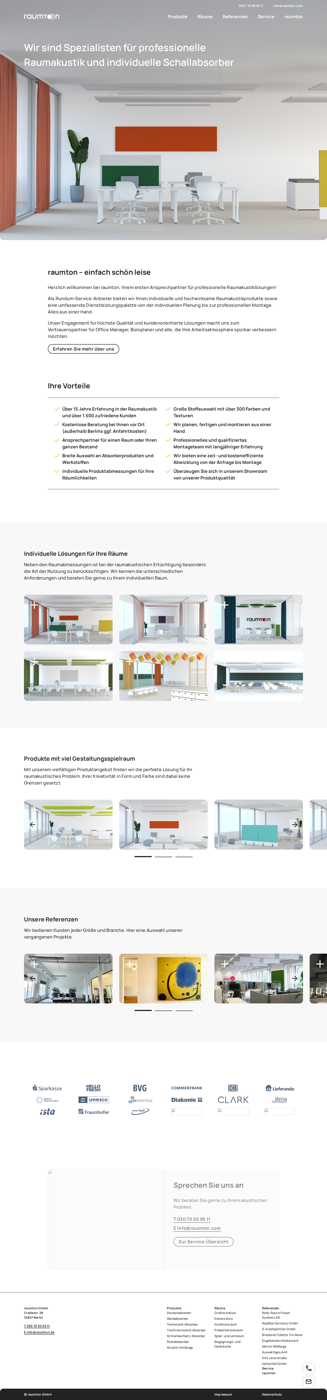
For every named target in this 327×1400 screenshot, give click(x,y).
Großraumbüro (225, 1313)
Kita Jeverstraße (274, 1358)
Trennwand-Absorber (182, 1324)
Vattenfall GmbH (274, 1364)
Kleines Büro (223, 1318)
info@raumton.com (288, 6)
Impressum (223, 1394)
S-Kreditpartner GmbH (279, 1329)
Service (266, 17)
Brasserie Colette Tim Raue (282, 1335)
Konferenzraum (225, 1324)
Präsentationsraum (228, 1330)
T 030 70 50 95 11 (192, 1219)
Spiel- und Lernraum (229, 1336)
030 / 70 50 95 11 (251, 6)
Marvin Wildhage (274, 1346)
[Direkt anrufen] (309, 1368)
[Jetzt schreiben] (309, 1382)
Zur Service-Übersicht (203, 1242)
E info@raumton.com (197, 1228)
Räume (205, 17)
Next (295, 825)
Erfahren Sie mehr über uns (83, 349)
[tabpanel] (68, 824)
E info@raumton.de (39, 1332)
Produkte (178, 17)
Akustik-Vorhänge (180, 1347)
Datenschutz (272, 1394)
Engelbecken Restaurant (280, 1340)
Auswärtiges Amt (274, 1352)
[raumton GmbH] (41, 16)
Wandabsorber (177, 1318)
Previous (32, 825)
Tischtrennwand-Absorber (186, 1330)
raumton (293, 17)
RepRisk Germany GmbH (280, 1323)
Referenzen (235, 17)
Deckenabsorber (179, 1313)
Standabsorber (178, 1342)
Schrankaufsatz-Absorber (186, 1336)
